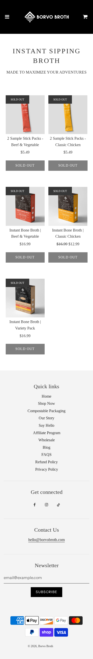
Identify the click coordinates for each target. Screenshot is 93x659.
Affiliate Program (46, 433)
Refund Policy (46, 462)
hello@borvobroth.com (46, 540)
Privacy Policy (46, 469)
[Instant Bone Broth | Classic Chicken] (68, 206)
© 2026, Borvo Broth (40, 646)
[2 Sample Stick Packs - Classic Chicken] (68, 114)
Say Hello (46, 425)
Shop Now (46, 403)
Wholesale (46, 440)
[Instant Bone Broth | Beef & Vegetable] (25, 206)
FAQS (46, 454)
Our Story (46, 418)
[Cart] (85, 17)
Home (46, 396)
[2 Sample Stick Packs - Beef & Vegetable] (25, 114)
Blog (46, 447)
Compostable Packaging (46, 411)
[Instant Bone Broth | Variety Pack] (25, 298)
